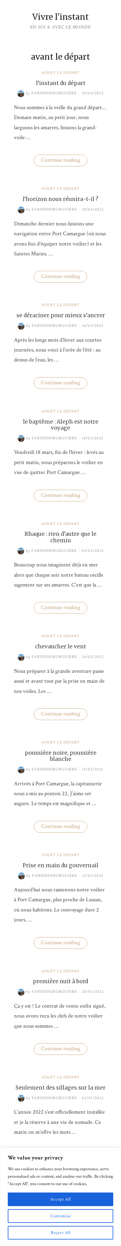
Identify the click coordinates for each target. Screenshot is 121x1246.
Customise (60, 1216)
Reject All (60, 1232)
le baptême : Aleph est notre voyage (60, 424)
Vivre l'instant (60, 17)
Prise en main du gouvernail (60, 865)
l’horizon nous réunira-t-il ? (60, 199)
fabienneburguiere (51, 93)
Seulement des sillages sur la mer (60, 1087)
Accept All (60, 1199)
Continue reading (64, 161)
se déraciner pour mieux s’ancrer (60, 315)
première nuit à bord (60, 981)
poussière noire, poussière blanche (60, 755)
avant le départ (60, 72)
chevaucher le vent (60, 646)
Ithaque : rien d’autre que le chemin (60, 537)
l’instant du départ (60, 83)
